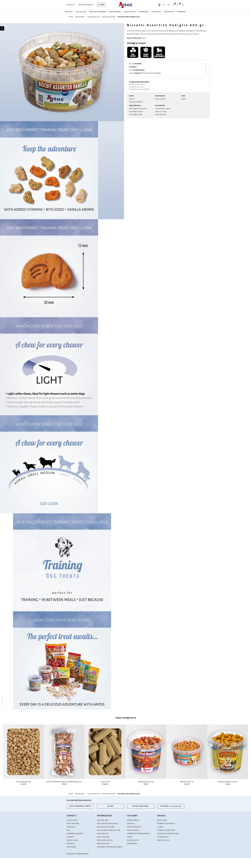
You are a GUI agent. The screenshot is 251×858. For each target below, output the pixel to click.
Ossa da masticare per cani (108, 830)
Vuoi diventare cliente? (80, 806)
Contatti (71, 837)
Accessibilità (162, 837)
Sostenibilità (133, 840)
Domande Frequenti (75, 833)
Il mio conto (72, 820)
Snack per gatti (103, 843)
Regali (129, 837)
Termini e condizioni (166, 830)
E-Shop (101, 5)
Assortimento (80, 17)
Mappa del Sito (163, 840)
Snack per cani (103, 837)
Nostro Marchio (86, 5)
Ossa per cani (102, 833)
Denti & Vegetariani (97, 12)
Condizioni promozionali (168, 833)
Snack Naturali (115, 12)
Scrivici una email (140, 806)
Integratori (169, 12)
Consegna (71, 827)
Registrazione (73, 823)
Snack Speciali (130, 12)
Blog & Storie (72, 840)
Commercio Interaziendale (138, 833)
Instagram (71, 847)
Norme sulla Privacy (166, 823)
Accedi (110, 806)
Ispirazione (132, 843)
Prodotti (71, 5)
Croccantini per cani (93, 17)
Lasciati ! (145, 73)
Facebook (71, 843)
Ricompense (143, 12)
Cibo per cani (102, 820)
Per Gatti (68, 12)
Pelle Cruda (156, 12)
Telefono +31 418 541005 (170, 806)
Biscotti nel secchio (108, 17)
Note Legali (162, 820)
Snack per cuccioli (105, 840)
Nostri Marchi (133, 830)
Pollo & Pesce (80, 12)
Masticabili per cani (105, 827)
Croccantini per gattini (107, 823)
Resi (68, 830)
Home (71, 17)
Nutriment (181, 12)
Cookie (160, 827)
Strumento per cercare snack (109, 847)
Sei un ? (137, 70)
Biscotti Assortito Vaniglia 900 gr (129, 17)
